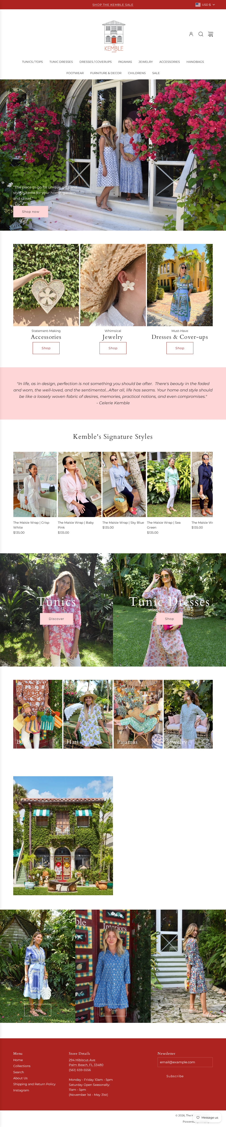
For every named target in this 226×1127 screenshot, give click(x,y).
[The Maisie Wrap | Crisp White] (35, 484)
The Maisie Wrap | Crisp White (31, 525)
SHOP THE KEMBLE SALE (113, 4)
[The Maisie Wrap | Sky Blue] (124, 484)
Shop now (30, 212)
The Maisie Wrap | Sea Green (164, 525)
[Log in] (191, 34)
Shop (46, 348)
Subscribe (175, 1076)
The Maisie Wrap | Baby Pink (76, 525)
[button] (23, 495)
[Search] (201, 34)
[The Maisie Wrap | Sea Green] (168, 484)
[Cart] (210, 34)
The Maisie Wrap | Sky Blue (123, 523)
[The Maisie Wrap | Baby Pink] (79, 484)
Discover (56, 619)
